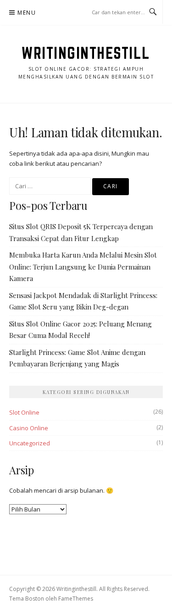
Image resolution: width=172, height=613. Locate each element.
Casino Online (28, 428)
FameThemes (75, 598)
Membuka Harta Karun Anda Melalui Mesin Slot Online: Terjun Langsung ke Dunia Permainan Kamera (83, 266)
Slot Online (24, 412)
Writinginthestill (86, 53)
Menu (26, 13)
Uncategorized (29, 443)
